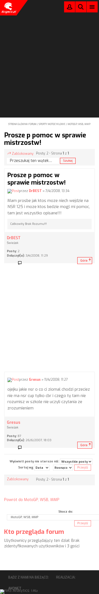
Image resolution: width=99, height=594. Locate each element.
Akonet (14, 588)
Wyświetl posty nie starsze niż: (35, 461)
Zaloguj (69, 8)
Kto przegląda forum (34, 532)
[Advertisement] (49, 51)
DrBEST (35, 191)
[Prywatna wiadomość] (22, 263)
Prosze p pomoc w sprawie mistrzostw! (45, 139)
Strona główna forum (22, 124)
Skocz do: (65, 512)
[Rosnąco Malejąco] (63, 468)
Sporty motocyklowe (52, 124)
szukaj (81, 7)
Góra (83, 261)
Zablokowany (22, 153)
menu (92, 7)
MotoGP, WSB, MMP (79, 124)
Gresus (35, 379)
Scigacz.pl (8, 7)
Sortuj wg (26, 467)
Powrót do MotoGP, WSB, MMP (31, 499)
